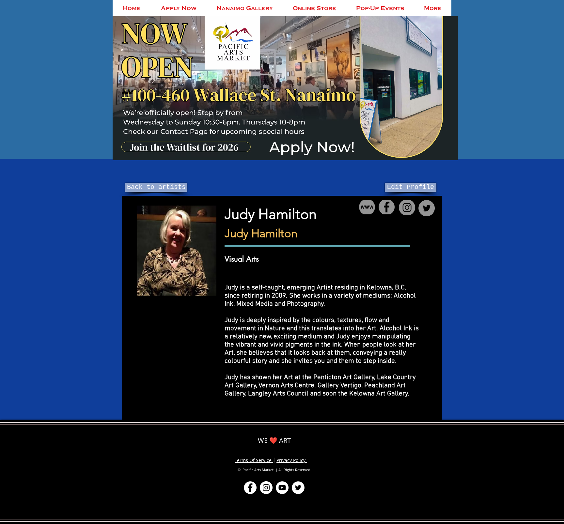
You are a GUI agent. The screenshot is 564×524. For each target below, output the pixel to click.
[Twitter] (298, 487)
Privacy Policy (291, 460)
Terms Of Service (254, 460)
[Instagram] (266, 487)
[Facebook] (250, 487)
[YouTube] (282, 487)
